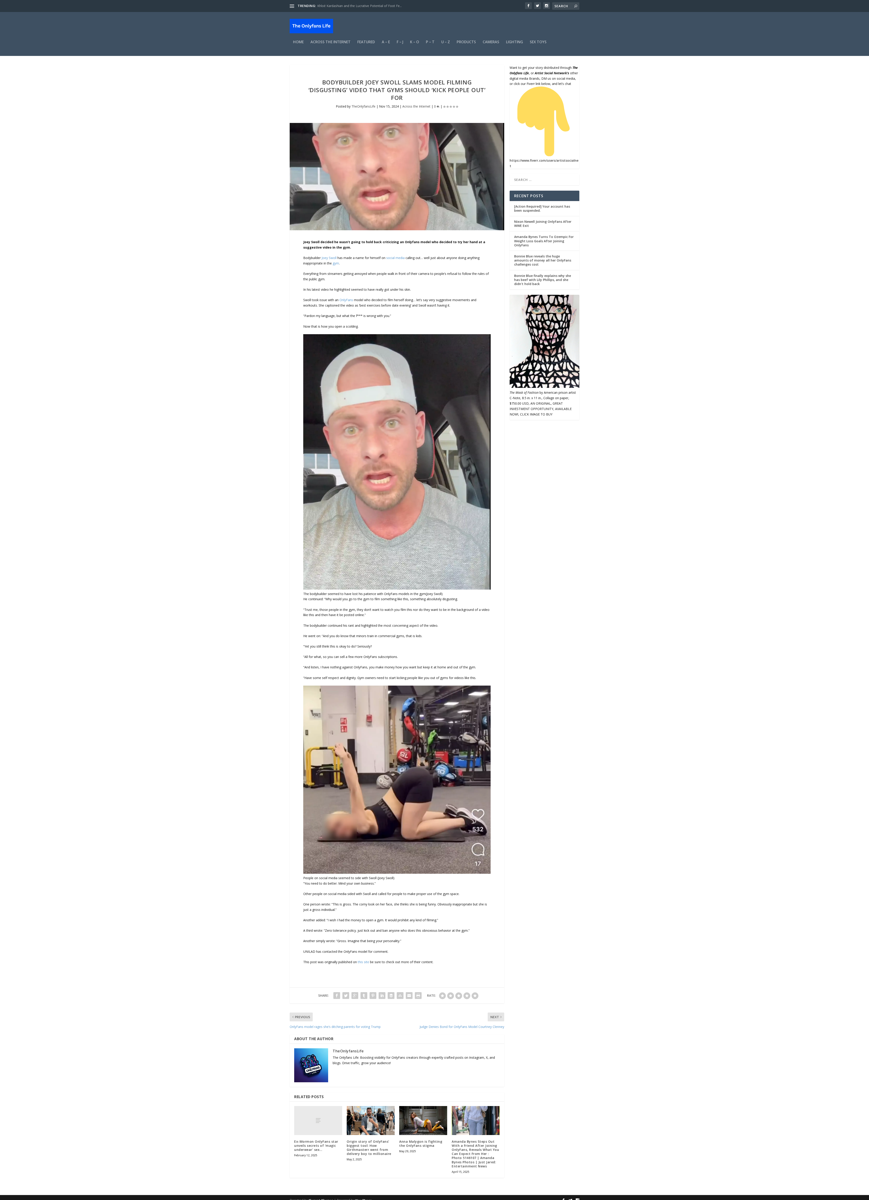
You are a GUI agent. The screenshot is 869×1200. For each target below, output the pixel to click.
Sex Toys (538, 42)
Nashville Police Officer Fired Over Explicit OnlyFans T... (357, 6)
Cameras (491, 42)
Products (466, 42)
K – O (414, 42)
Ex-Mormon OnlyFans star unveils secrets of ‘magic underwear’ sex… (316, 1145)
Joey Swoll (329, 258)
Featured (366, 42)
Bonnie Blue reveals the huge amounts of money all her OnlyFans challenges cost (542, 260)
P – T (430, 42)
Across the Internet (330, 42)
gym (336, 263)
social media (395, 258)
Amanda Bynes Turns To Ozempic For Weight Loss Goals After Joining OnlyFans (544, 241)
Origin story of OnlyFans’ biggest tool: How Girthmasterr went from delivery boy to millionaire (369, 1147)
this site (363, 962)
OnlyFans (346, 300)
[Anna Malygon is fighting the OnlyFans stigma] (423, 1120)
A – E (386, 42)
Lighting (514, 42)
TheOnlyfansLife (363, 106)
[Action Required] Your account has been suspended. (542, 208)
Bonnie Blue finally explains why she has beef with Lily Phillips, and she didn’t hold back (542, 280)
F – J (400, 42)
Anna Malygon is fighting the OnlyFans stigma (420, 1143)
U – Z (445, 42)
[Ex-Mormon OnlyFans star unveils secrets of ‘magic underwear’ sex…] (318, 1120)
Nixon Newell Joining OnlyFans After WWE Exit (542, 223)
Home (298, 42)
